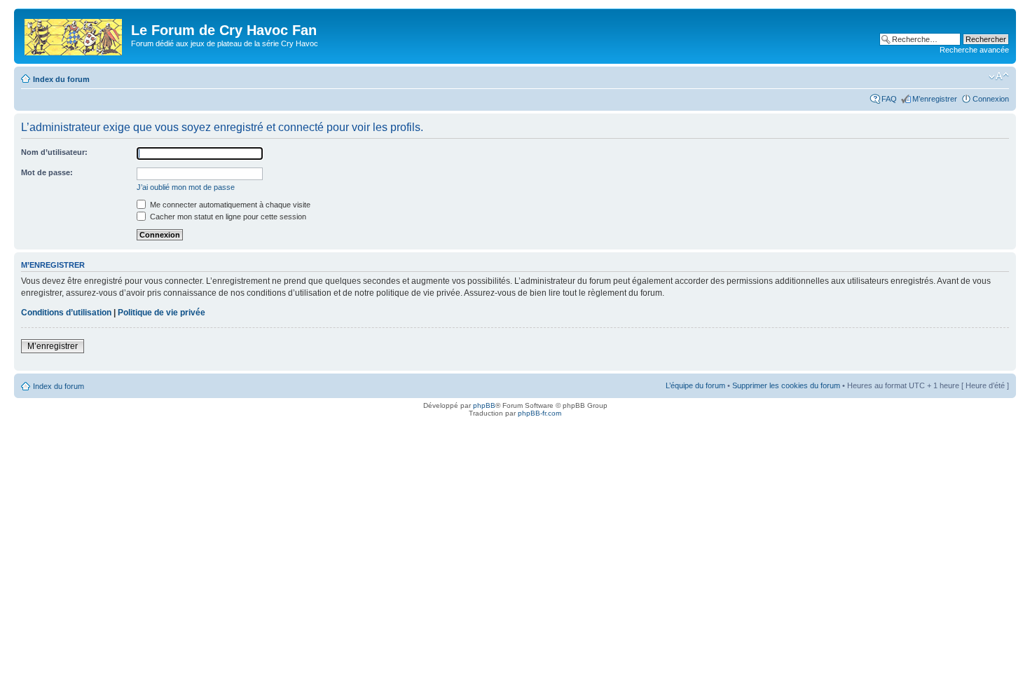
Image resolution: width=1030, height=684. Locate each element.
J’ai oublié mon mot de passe (186, 187)
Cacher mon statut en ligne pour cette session (227, 216)
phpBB (484, 405)
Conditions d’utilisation (66, 312)
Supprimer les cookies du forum (786, 385)
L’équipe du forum (695, 385)
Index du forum (61, 79)
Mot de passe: (47, 172)
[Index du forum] (74, 34)
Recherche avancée (974, 50)
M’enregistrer (934, 99)
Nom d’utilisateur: (54, 152)
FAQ (889, 99)
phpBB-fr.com (539, 413)
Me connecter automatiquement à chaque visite (229, 204)
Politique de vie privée (161, 312)
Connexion (991, 99)
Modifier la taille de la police (999, 76)
